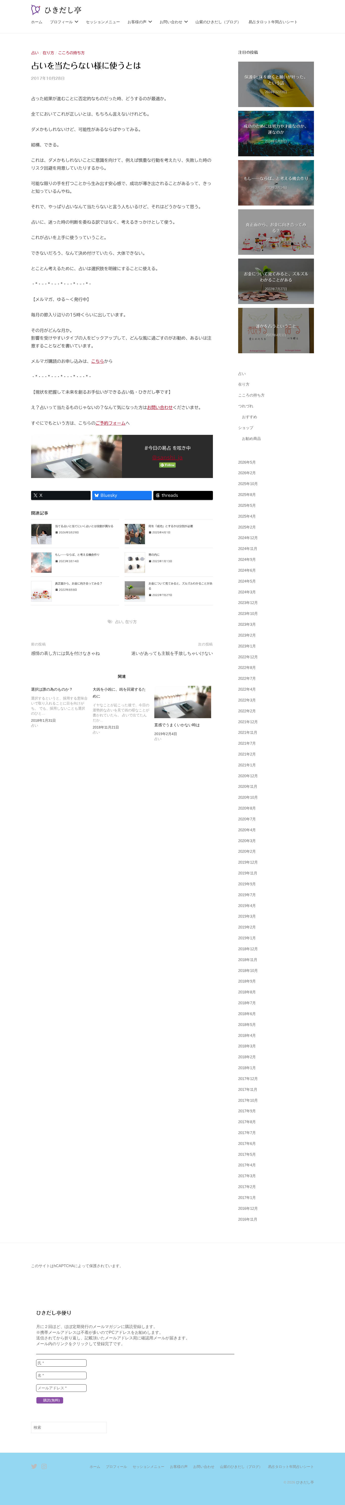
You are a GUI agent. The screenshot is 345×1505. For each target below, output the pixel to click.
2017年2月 (247, 1187)
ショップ (245, 427)
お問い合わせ (171, 22)
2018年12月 (248, 949)
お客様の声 (137, 22)
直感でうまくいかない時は (177, 725)
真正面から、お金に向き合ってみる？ (78, 583)
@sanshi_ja (167, 457)
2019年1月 (247, 938)
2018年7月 (247, 1003)
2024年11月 (247, 548)
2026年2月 (247, 473)
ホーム (36, 22)
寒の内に (154, 554)
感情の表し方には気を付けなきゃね (65, 653)
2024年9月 (247, 559)
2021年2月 (247, 754)
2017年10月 (248, 1100)
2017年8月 (247, 1122)
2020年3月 (247, 841)
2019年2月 (247, 927)
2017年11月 (247, 1089)
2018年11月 (247, 960)
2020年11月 (247, 786)
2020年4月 (247, 830)
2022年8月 (247, 667)
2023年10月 (248, 613)
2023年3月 (247, 624)
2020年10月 (248, 797)
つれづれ (245, 406)
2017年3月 (247, 1176)
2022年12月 (248, 657)
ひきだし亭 (305, 1482)
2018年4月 (247, 1035)
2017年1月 (247, 1197)
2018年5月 (247, 1024)
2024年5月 (247, 581)
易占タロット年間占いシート (273, 22)
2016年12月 (248, 1208)
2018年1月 (247, 1068)
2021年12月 (248, 722)
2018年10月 (248, 970)
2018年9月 (247, 981)
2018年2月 (247, 1057)
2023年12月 (248, 602)
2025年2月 (247, 527)
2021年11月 (247, 732)
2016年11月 (247, 1219)
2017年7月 (247, 1133)
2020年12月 (248, 776)
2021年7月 (247, 743)
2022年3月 (247, 700)
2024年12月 (248, 538)
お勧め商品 (251, 438)
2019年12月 (248, 862)
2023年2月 (247, 635)
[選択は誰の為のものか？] (62, 708)
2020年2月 (247, 851)
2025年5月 (247, 505)
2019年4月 (247, 906)
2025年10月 (248, 484)
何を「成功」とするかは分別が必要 (171, 526)
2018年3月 (247, 1046)
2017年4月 (247, 1165)
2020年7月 (247, 819)
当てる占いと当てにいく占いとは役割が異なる (84, 526)
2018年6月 (247, 1014)
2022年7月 (247, 678)
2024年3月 (247, 592)
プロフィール (61, 22)
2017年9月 (247, 1111)
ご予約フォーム (110, 423)
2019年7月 (247, 895)
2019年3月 (247, 916)
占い (35, 53)
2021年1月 (247, 765)
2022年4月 (247, 689)
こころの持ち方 (71, 53)
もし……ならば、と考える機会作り (77, 554)
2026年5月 (247, 462)
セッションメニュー (103, 22)
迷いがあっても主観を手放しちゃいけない (172, 653)
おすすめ (249, 417)
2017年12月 (248, 1078)
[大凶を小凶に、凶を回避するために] (123, 711)
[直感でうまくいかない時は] (182, 702)
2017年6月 (247, 1143)
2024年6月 (247, 570)
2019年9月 (247, 884)
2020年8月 (247, 808)
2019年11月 (247, 873)
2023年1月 (247, 646)
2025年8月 (247, 494)
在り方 (48, 53)
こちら (97, 361)
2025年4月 (247, 516)
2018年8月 (247, 992)
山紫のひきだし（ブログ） (218, 22)
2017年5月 (247, 1154)
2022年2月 (247, 711)
